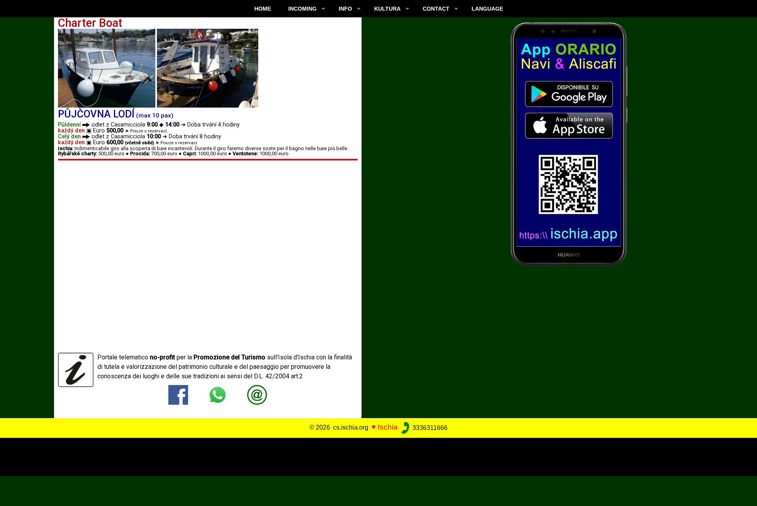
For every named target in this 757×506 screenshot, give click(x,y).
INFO (345, 9)
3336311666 (429, 427)
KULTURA (387, 9)
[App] (569, 143)
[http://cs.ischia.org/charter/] (257, 394)
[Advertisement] (371, 455)
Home (262, 9)
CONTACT (436, 9)
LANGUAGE (487, 9)
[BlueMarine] (106, 67)
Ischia (388, 427)
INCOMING (302, 9)
